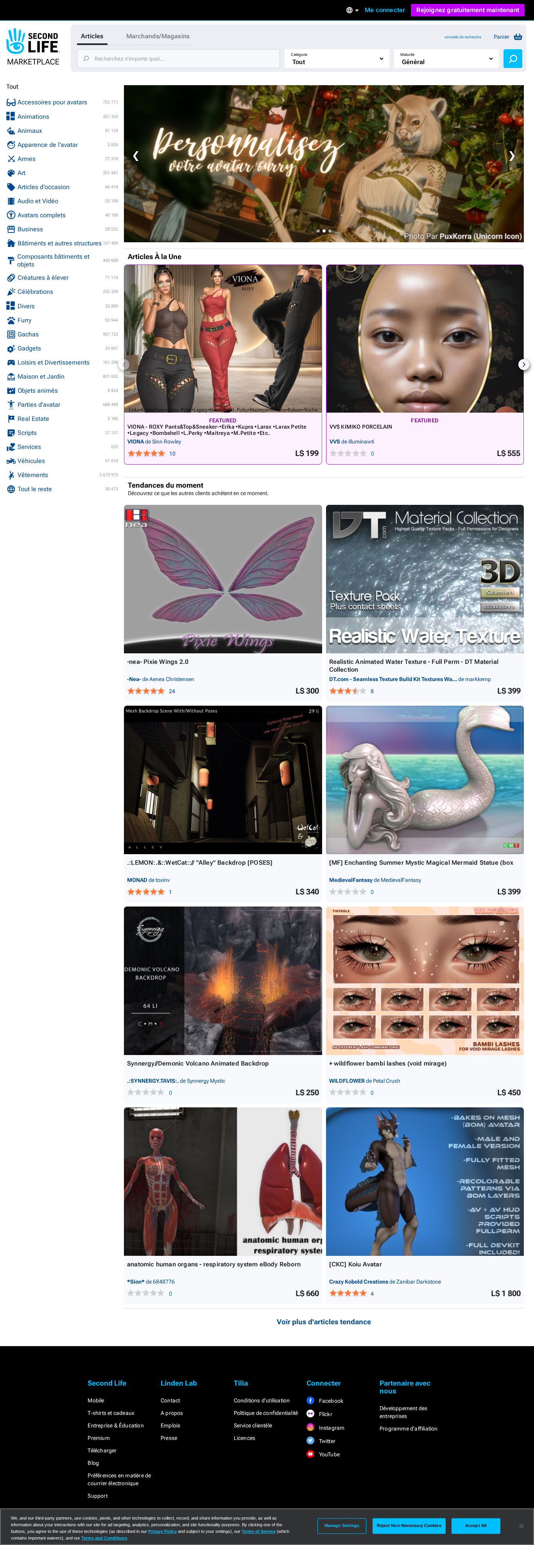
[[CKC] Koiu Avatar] (425, 1181)
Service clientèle (253, 1425)
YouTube (328, 1454)
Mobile (96, 1400)
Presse (169, 1438)
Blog (93, 1463)
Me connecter (385, 10)
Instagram (330, 1428)
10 (172, 454)
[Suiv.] (523, 364)
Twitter (326, 1441)
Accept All (476, 1526)
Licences (245, 1438)
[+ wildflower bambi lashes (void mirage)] (425, 981)
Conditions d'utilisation (262, 1400)
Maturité (407, 54)
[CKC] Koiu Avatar (355, 1264)
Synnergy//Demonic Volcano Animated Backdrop (198, 1063)
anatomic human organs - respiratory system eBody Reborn (214, 1264)
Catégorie (299, 54)
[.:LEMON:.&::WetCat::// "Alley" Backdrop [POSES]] (223, 780)
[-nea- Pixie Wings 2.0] (223, 579)
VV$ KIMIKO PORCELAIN (361, 427)
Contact (170, 1400)
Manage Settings (342, 1526)
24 (172, 691)
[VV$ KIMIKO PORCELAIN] (425, 339)
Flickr (324, 1414)
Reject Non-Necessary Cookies (409, 1526)
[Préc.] (123, 364)
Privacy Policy (162, 1531)
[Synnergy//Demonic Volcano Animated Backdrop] (223, 981)
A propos (172, 1413)
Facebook (330, 1401)
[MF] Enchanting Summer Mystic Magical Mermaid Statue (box (421, 862)
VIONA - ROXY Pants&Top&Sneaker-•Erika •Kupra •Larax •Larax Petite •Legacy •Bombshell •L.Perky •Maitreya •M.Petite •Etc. (217, 430)
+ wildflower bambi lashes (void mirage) (388, 1063)
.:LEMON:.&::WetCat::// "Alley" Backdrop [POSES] (199, 862)
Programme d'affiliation (409, 1428)
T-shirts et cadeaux (111, 1413)
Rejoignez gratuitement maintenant (467, 10)
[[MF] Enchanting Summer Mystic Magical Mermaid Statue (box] (425, 780)
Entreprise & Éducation (115, 1425)
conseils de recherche (462, 37)
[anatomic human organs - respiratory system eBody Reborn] (223, 1181)
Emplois (170, 1425)
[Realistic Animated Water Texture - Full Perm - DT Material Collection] (425, 579)
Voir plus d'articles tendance (324, 1322)
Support (97, 1496)
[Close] (521, 1525)
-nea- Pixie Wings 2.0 (157, 661)
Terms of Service (259, 1531)
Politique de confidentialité (266, 1413)
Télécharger (102, 1450)
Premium (98, 1438)
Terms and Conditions (104, 1538)
